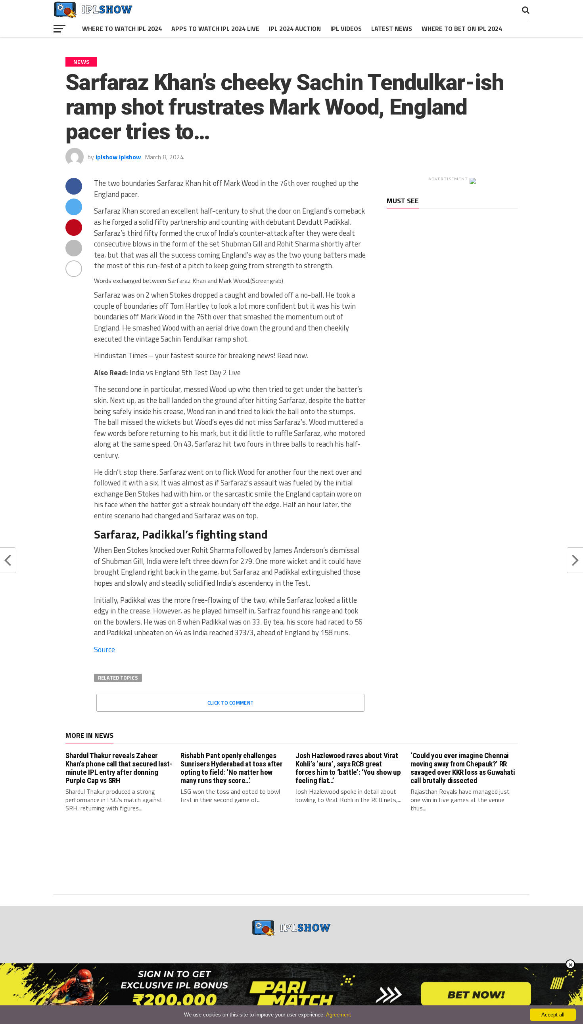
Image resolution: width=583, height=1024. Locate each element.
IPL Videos (346, 28)
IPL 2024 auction (295, 28)
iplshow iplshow (118, 157)
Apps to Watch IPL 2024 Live (215, 28)
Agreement (338, 1015)
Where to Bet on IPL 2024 (462, 28)
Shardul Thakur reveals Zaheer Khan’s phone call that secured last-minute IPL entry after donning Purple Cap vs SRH (118, 768)
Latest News (391, 28)
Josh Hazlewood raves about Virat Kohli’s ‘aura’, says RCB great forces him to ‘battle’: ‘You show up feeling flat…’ (348, 768)
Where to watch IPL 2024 (122, 28)
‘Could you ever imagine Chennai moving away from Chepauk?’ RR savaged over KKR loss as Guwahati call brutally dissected (462, 768)
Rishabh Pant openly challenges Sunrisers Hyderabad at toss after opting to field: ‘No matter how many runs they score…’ (231, 768)
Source (104, 649)
